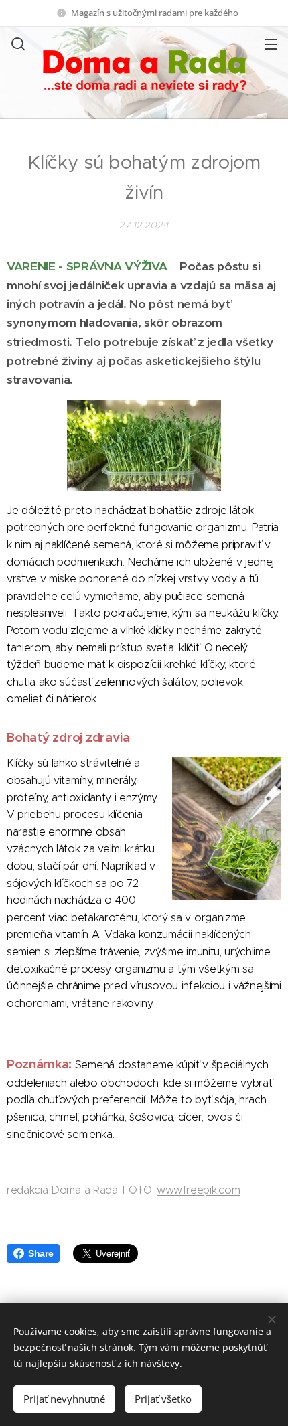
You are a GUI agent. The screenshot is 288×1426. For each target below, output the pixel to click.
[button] (16, 43)
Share (40, 1253)
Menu (271, 43)
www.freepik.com (198, 1190)
